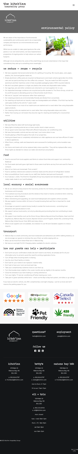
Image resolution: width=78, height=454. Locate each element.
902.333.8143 (40, 408)
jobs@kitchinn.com (63, 336)
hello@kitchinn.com (39, 336)
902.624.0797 (15, 377)
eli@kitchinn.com (40, 410)
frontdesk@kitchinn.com (15, 380)
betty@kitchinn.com (39, 380)
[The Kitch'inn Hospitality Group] (14, 5)
